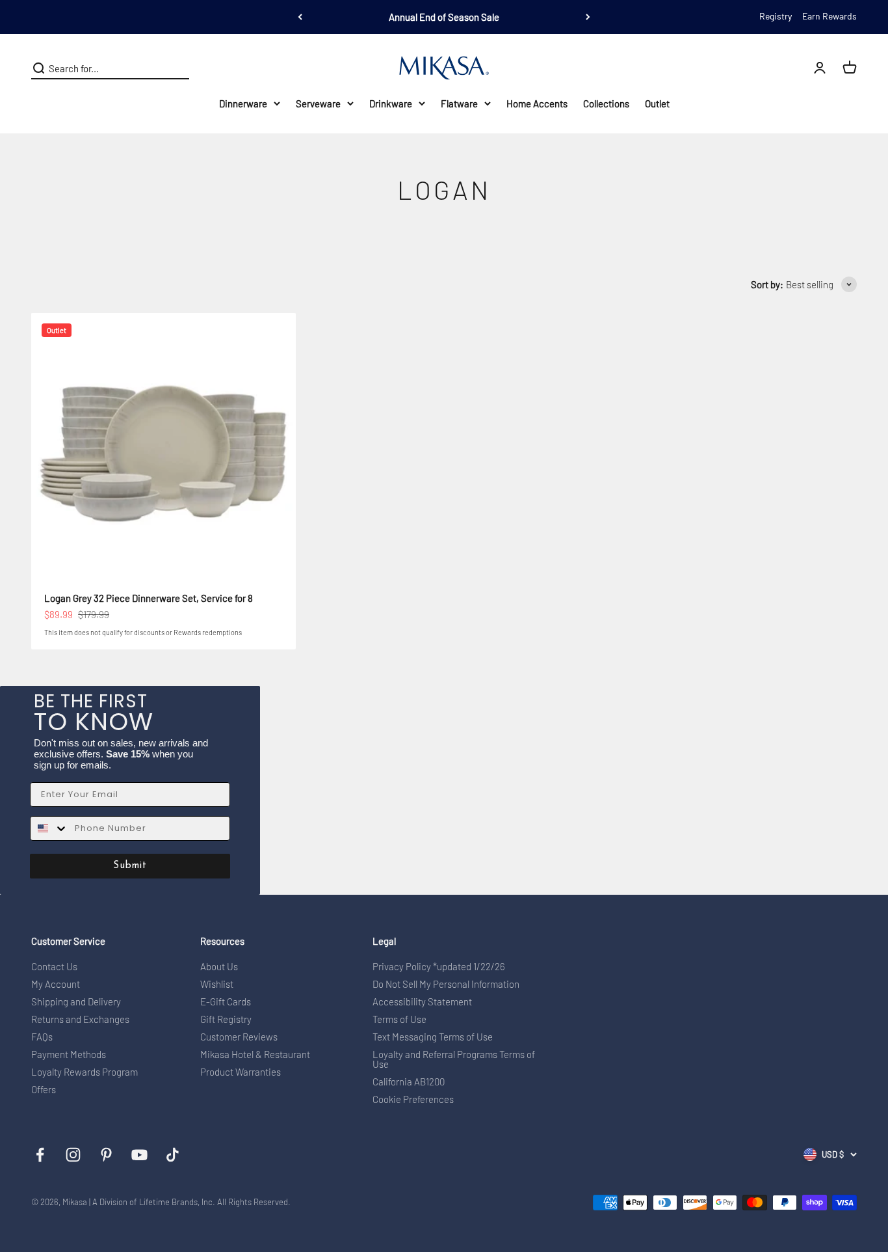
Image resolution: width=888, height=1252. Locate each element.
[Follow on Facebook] (40, 1155)
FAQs (42, 1037)
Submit (130, 866)
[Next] (588, 17)
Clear (178, 68)
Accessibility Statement (422, 1002)
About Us (219, 967)
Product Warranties (240, 1072)
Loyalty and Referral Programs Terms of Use (453, 1059)
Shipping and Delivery (76, 1002)
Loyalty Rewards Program (84, 1072)
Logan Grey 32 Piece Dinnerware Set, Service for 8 (148, 598)
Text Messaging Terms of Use (432, 1037)
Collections (606, 103)
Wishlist (216, 984)
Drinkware (390, 103)
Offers (43, 1090)
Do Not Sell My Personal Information (445, 984)
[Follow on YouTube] (139, 1155)
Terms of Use (399, 1019)
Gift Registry (226, 1019)
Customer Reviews (239, 1037)
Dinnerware (243, 103)
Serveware (318, 103)
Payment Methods (68, 1054)
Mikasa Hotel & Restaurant (255, 1054)
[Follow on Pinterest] (106, 1155)
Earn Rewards (829, 15)
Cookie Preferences (413, 1099)
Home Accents (537, 103)
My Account (55, 984)
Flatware (459, 103)
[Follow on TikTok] (172, 1155)
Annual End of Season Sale (444, 17)
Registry (775, 15)
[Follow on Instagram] (73, 1155)
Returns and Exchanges (80, 1019)
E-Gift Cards (225, 1002)
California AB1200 (408, 1082)
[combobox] (49, 828)
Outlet (657, 103)
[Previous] (300, 17)
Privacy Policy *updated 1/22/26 (438, 967)
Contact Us (54, 967)
